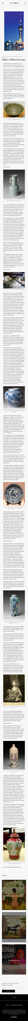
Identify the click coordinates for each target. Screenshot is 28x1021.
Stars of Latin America (14, 896)
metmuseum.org (17, 867)
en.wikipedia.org (9, 867)
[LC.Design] (14, 1017)
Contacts (7, 1005)
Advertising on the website (17, 1005)
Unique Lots (14, 928)
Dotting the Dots (14, 960)
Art (3, 56)
